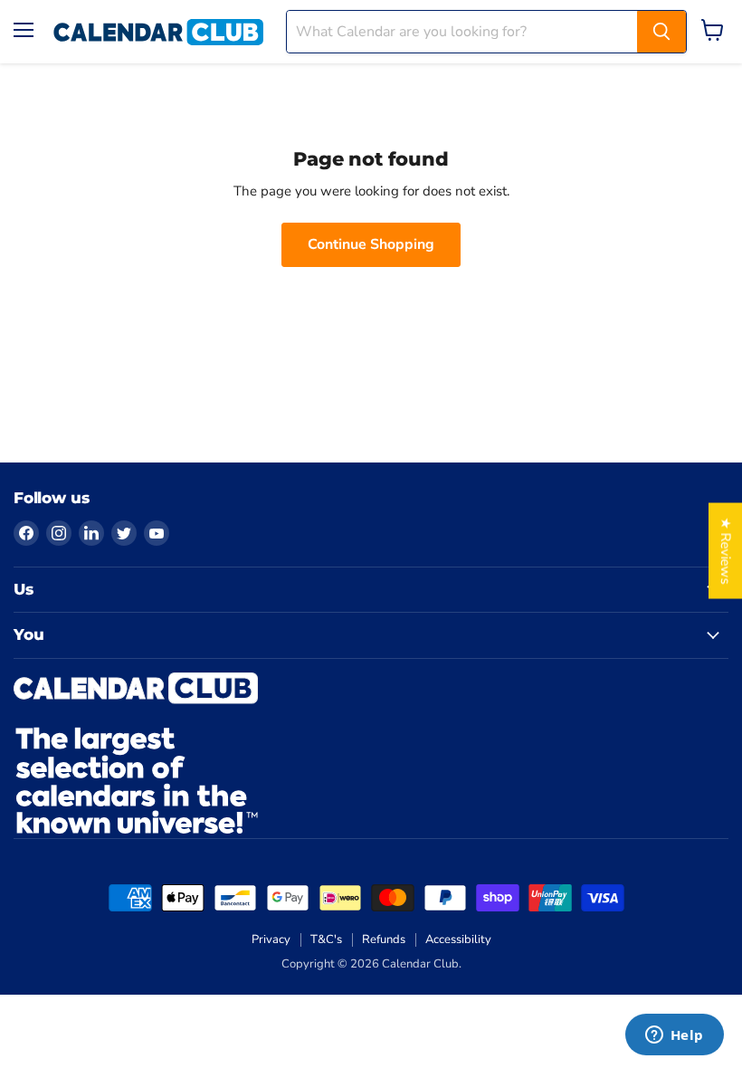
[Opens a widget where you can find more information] (674, 1036)
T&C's (326, 939)
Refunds (383, 939)
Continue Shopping (371, 244)
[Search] (661, 31)
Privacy (271, 939)
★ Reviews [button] (726, 551)
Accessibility (458, 939)
